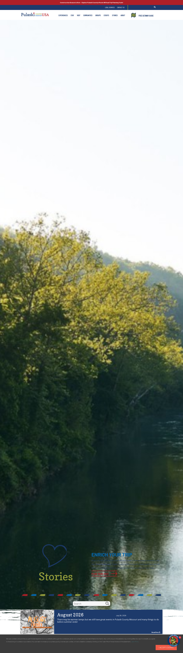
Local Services (110, 7)
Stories (115, 15)
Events (106, 15)
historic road (125, 560)
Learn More (134, 641)
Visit (78, 15)
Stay (72, 15)
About (123, 15)
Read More (155, 632)
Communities (87, 15)
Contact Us (120, 7)
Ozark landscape (103, 564)
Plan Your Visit (100, 574)
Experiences (63, 15)
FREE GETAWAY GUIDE (146, 15)
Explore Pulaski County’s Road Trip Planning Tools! (91, 2)
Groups (98, 15)
